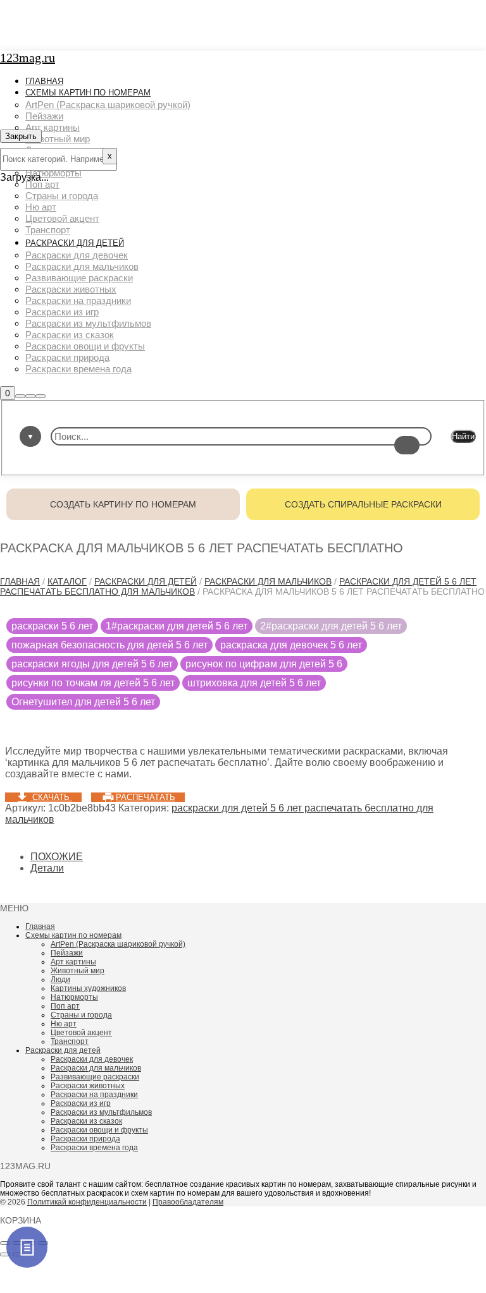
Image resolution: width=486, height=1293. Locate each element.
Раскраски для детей (145, 581)
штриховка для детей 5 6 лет (254, 682)
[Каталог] (26, 1247)
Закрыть (21, 136)
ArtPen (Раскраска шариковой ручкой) (118, 944)
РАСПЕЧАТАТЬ (145, 797)
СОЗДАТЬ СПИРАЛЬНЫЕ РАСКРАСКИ (363, 504)
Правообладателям (188, 1202)
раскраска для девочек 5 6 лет (291, 645)
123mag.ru (27, 57)
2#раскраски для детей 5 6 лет (331, 626)
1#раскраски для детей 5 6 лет (176, 626)
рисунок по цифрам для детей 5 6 (263, 664)
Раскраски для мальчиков (268, 581)
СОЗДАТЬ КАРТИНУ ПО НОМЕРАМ (123, 504)
